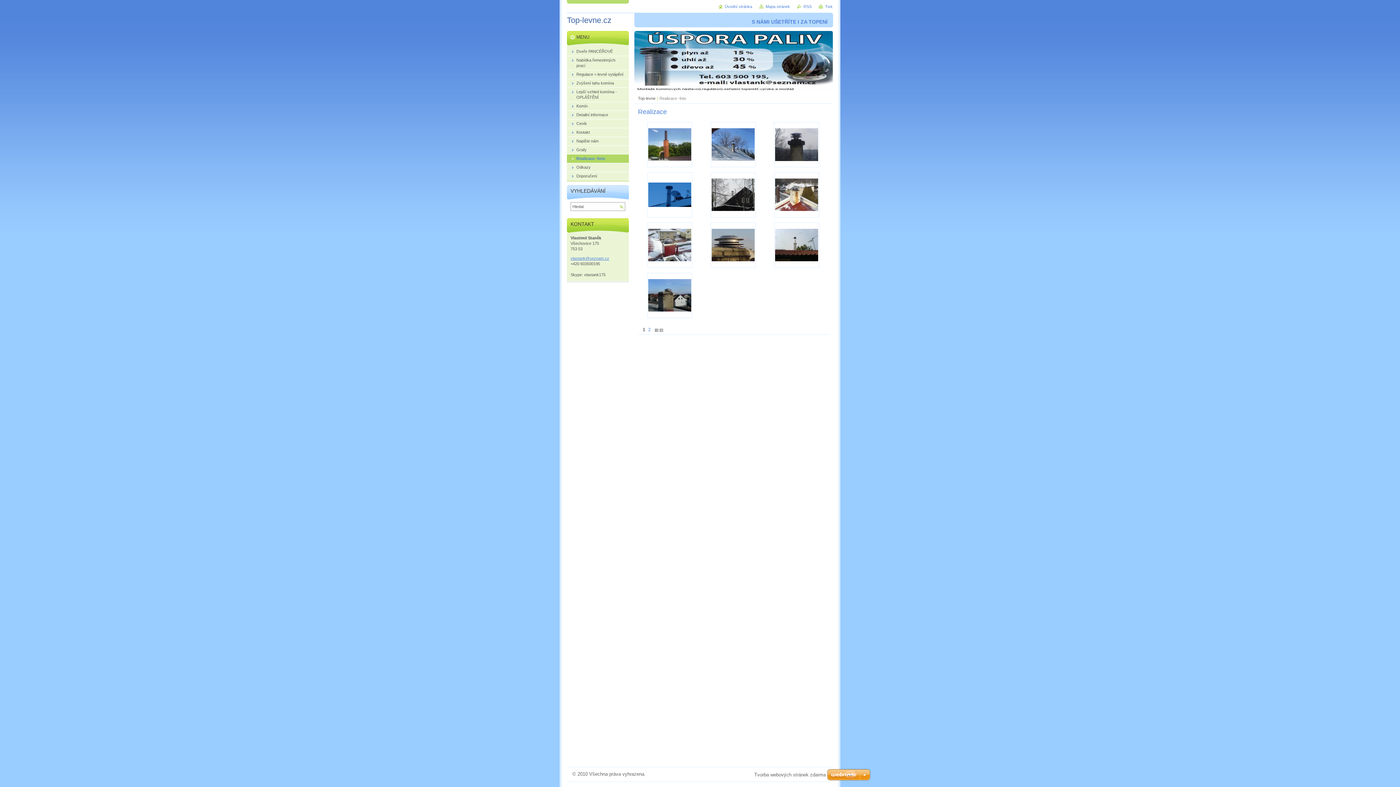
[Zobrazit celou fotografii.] (669, 144)
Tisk (829, 6)
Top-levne (647, 98)
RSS (808, 6)
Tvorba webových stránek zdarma (790, 775)
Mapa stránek (778, 6)
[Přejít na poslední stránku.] (661, 330)
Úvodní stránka (738, 6)
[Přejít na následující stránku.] (656, 330)
